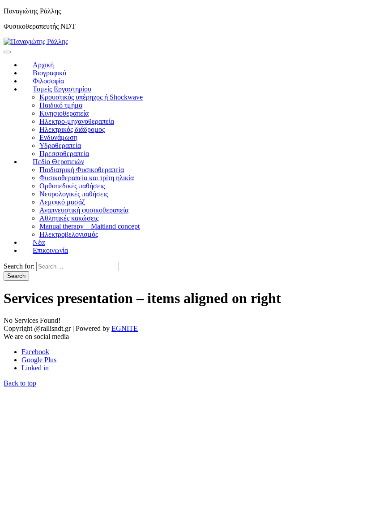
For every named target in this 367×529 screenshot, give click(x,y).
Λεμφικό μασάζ (62, 202)
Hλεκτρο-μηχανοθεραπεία (76, 121)
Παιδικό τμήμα (60, 105)
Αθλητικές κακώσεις (68, 218)
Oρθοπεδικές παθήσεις (72, 186)
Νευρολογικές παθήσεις (73, 194)
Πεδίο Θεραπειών (58, 161)
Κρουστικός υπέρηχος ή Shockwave (91, 97)
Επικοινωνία (50, 250)
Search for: (19, 266)
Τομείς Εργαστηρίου (62, 89)
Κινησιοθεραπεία (64, 113)
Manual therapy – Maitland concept (89, 226)
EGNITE (124, 328)
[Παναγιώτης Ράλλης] (36, 41)
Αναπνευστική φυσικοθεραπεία (83, 210)
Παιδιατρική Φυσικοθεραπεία (81, 169)
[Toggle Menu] (7, 52)
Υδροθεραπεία (60, 145)
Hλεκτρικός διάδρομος (72, 129)
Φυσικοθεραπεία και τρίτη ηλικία (86, 178)
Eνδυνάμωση (58, 137)
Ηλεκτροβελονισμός (68, 234)
